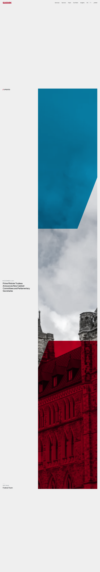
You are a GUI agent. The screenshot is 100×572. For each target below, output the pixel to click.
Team (69, 2)
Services (57, 2)
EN (87, 2)
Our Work (75, 2)
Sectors (64, 2)
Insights (82, 2)
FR (90, 2)
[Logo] (7, 2)
